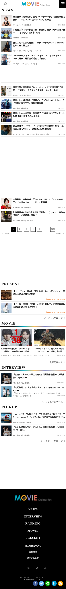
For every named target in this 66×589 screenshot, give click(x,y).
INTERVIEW (33, 516)
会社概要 (33, 552)
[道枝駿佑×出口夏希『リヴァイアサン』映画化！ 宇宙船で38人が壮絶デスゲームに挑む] (16, 337)
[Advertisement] (33, 74)
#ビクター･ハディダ (34, 51)
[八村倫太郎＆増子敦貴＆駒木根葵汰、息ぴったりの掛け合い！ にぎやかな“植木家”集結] (6, 33)
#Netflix (16, 422)
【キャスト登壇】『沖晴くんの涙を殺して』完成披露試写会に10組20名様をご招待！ (39, 305)
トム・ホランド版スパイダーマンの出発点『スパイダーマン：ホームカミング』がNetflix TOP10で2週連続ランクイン (39, 415)
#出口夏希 (27, 25)
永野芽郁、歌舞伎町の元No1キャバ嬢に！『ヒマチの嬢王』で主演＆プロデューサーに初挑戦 (38, 201)
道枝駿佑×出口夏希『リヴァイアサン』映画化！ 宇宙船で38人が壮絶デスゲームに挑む (16, 350)
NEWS (33, 509)
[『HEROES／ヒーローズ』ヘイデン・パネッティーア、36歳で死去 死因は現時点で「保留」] (6, 59)
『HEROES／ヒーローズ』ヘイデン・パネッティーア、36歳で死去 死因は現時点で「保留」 (38, 57)
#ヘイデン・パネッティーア (22, 64)
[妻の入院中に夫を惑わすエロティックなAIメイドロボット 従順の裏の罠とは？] (6, 46)
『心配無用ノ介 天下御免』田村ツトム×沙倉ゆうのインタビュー (39, 389)
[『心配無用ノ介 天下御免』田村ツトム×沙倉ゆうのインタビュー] (6, 391)
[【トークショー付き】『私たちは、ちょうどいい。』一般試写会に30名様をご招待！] (6, 295)
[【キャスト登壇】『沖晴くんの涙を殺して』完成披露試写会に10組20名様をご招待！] (6, 308)
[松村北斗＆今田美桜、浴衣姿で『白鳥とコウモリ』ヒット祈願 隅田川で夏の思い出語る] (6, 117)
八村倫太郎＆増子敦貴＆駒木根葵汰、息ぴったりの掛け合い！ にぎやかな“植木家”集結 (39, 31)
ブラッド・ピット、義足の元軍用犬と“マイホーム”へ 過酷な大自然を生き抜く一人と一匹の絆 (49, 350)
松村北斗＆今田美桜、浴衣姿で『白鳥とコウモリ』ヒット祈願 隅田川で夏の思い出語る (39, 114)
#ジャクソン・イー (19, 134)
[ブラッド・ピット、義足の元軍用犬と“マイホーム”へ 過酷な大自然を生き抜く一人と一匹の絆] (49, 337)
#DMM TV (16, 207)
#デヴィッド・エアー (41, 355)
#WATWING (24, 38)
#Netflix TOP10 (25, 422)
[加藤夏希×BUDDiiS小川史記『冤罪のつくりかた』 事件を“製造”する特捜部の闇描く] (6, 216)
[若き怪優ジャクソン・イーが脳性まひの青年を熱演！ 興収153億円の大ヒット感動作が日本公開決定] (6, 130)
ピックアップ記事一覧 (52, 441)
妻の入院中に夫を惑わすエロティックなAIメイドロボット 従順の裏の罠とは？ (39, 44)
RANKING (33, 523)
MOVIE (33, 530)
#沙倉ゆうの (26, 396)
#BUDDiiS (16, 220)
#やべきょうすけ (27, 220)
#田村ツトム (17, 396)
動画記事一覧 (56, 362)
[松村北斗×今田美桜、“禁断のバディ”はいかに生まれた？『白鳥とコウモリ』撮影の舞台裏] (6, 104)
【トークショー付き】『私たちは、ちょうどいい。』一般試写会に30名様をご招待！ (39, 292)
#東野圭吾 (24, 108)
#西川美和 (16, 435)
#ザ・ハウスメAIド (19, 51)
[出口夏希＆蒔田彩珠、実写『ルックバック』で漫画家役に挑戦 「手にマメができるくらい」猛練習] (6, 20)
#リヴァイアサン (6, 355)
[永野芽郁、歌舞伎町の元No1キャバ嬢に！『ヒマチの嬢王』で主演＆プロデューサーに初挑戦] (6, 203)
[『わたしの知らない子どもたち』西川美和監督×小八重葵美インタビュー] (6, 431)
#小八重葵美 (25, 435)
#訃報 (35, 64)
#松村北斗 (24, 121)
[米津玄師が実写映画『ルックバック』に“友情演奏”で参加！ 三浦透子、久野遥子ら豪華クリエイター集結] (6, 91)
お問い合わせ (33, 558)
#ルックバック (18, 25)
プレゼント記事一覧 (53, 318)
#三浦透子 (27, 95)
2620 (53, 229)
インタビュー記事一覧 (52, 401)
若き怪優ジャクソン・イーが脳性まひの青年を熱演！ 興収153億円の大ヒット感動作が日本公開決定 (38, 127)
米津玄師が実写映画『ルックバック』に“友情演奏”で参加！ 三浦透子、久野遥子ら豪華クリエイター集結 (38, 88)
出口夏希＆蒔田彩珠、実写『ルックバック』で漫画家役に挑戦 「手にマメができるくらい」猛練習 (39, 18)
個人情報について (33, 546)
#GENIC (16, 38)
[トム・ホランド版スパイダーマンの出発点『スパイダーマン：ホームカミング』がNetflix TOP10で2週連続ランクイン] (6, 418)
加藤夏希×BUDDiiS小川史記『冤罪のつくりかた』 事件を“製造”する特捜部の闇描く (39, 214)
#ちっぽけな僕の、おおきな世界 (38, 134)
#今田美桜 (16, 108)
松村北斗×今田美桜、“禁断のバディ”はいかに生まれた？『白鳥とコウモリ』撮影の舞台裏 (38, 101)
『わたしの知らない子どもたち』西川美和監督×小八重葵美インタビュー (38, 428)
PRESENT (33, 537)
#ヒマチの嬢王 (26, 207)
